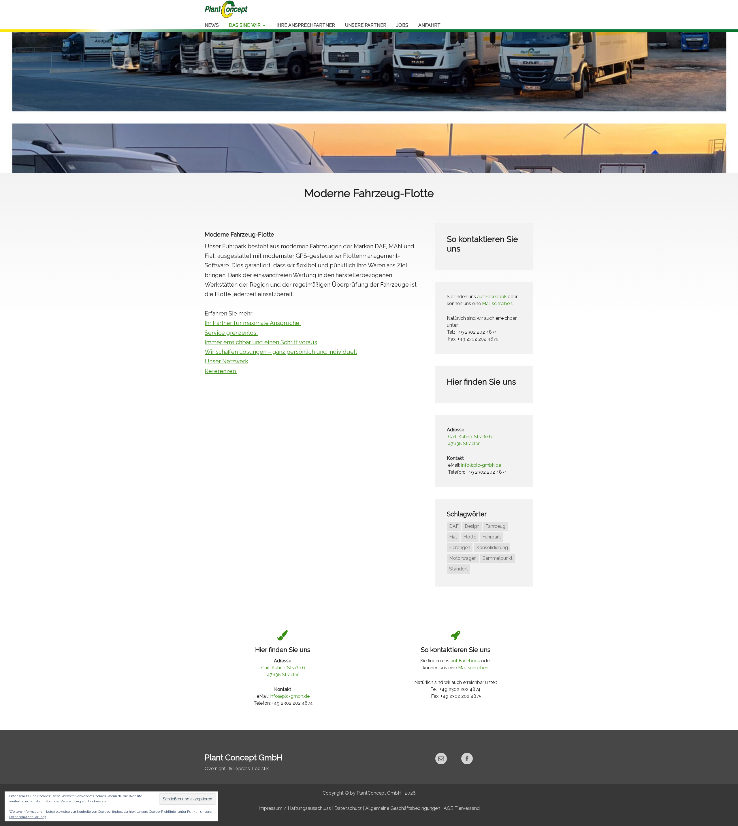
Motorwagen (463, 558)
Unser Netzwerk (226, 361)
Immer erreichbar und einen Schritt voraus (261, 342)
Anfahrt (429, 25)
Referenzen (221, 371)
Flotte (469, 537)
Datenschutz (348, 808)
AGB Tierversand (462, 808)
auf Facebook (492, 296)
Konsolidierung (492, 547)
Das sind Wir (245, 25)
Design (472, 526)
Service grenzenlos (231, 332)
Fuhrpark (491, 537)
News (212, 25)
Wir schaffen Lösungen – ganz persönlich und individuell (281, 351)
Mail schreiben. (497, 303)
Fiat (453, 537)
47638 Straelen (464, 443)
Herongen (459, 547)
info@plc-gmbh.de (481, 465)
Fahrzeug (495, 526)
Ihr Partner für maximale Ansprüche (253, 323)
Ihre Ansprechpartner (305, 25)
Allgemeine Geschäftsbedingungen (402, 808)
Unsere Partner (365, 25)
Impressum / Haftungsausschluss (295, 808)
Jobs (402, 25)
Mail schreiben (473, 667)
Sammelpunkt (498, 558)
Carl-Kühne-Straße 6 (470, 436)
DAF (454, 526)
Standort (458, 569)
